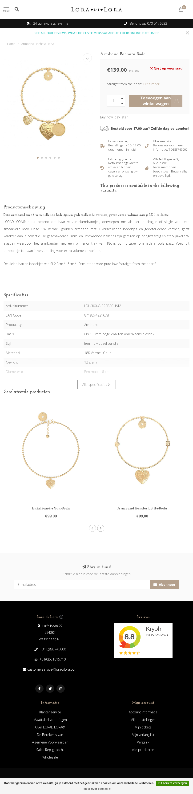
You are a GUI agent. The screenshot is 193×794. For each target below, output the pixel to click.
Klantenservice (50, 712)
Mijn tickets (143, 727)
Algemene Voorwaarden (50, 742)
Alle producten (143, 749)
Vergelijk (143, 742)
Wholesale (50, 757)
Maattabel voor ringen (50, 719)
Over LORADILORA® (50, 727)
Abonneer (166, 584)
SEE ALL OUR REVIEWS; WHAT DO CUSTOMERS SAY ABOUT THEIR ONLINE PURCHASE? (97, 33)
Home (11, 44)
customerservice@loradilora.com (52, 669)
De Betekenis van (50, 734)
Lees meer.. (152, 84)
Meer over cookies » (97, 788)
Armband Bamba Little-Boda (142, 508)
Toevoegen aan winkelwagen (155, 100)
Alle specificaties (95, 384)
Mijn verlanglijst (143, 734)
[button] (38, 158)
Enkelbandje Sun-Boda (51, 508)
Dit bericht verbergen (172, 783)
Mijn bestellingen (143, 719)
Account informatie (143, 712)
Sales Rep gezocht (50, 749)
